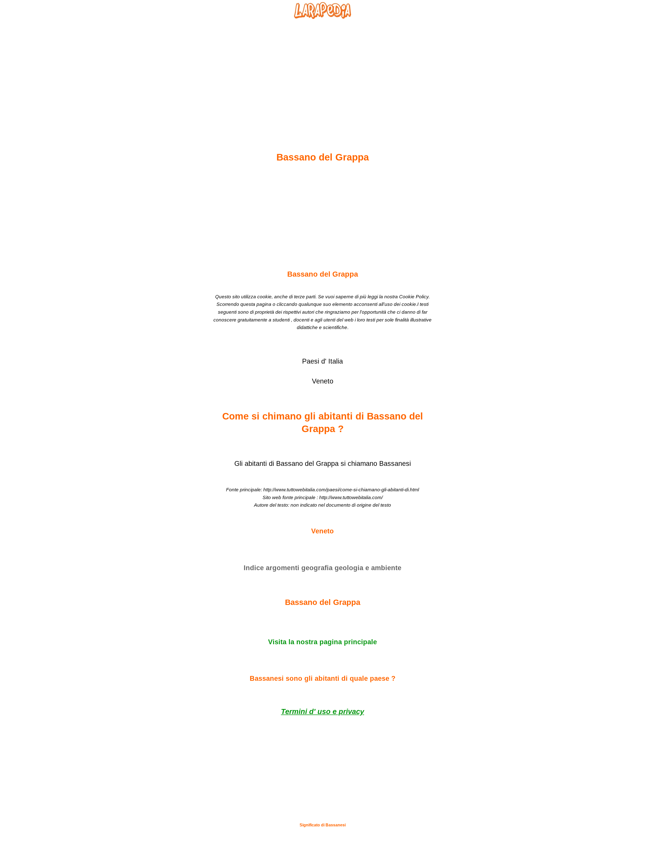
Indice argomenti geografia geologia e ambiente (322, 568)
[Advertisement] (322, 73)
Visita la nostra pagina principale (322, 642)
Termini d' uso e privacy (322, 711)
